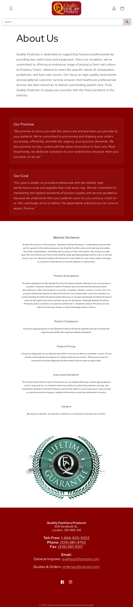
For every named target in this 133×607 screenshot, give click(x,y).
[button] (11, 8)
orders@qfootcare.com (81, 566)
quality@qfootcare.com (80, 559)
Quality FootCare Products (61, 605)
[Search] (127, 22)
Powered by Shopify (84, 605)
